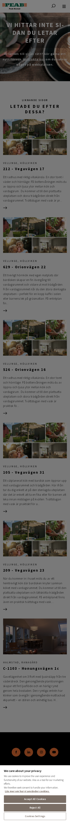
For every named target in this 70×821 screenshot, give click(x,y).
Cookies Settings (35, 816)
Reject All (35, 807)
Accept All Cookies (35, 799)
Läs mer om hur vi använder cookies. (27, 791)
